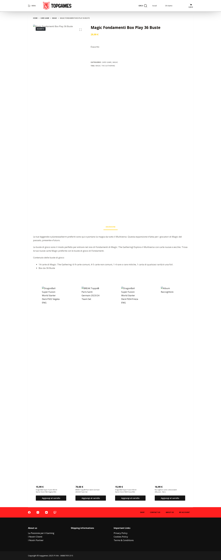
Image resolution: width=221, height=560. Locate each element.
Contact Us (155, 512)
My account (184, 512)
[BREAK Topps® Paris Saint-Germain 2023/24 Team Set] (90, 382)
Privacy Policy (121, 533)
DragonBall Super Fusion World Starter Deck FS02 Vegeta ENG (46, 491)
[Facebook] (29, 512)
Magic (115, 62)
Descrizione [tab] (110, 227)
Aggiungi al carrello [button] (51, 498)
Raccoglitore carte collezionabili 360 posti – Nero (166, 491)
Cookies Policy (121, 536)
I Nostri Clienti (35, 536)
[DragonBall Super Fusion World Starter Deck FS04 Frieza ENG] (130, 382)
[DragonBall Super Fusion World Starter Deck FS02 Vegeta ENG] (51, 382)
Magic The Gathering (105, 65)
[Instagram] (38, 512)
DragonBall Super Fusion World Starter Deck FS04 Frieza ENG (125, 491)
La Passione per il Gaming (41, 533)
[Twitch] (55, 512)
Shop (142, 512)
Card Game (107, 62)
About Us (170, 512)
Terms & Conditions (124, 540)
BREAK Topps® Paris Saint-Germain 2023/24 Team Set (87, 491)
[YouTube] (46, 512)
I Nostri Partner (35, 540)
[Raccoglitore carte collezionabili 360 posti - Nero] (170, 382)
